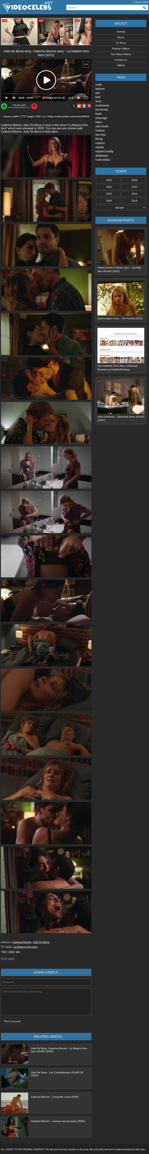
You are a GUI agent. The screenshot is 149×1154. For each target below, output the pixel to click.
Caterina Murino (21, 942)
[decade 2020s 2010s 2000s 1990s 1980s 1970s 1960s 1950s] (120, 207)
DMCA (121, 65)
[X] (74, 106)
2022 (109, 193)
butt (97, 97)
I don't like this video (34, 106)
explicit (99, 143)
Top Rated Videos (121, 54)
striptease (101, 155)
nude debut (102, 159)
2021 (134, 193)
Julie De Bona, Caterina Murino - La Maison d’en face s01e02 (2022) (59, 1050)
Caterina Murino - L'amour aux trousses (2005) (58, 1121)
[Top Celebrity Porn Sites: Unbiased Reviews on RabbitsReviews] (120, 362)
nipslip (99, 147)
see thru (100, 134)
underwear (102, 105)
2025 (134, 180)
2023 (134, 186)
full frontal (101, 109)
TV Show (121, 42)
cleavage (101, 118)
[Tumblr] (84, 106)
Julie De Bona (41, 942)
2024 (109, 186)
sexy (98, 101)
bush (98, 113)
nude (98, 84)
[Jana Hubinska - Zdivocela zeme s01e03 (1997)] (120, 413)
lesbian (100, 130)
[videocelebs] (27, 12)
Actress (121, 31)
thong (99, 138)
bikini (98, 122)
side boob (101, 126)
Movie (120, 37)
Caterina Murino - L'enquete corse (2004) (55, 1096)
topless (100, 88)
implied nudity (104, 151)
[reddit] (79, 106)
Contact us (121, 59)
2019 (134, 200)
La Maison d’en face (25, 946)
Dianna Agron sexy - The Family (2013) (120, 318)
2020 (109, 200)
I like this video (4, 106)
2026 (109, 180)
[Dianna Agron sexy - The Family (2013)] (120, 314)
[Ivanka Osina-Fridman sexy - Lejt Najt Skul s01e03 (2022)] (120, 263)
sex (97, 92)
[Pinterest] (89, 106)
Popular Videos (121, 48)
